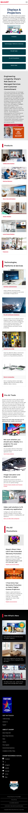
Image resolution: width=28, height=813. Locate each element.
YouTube (7, 771)
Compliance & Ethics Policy (9, 751)
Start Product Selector (9, 453)
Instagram (7, 765)
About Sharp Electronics (8, 736)
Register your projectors (11, 601)
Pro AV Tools (14, 51)
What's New (14, 65)
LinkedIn (7, 768)
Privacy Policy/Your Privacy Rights (14, 796)
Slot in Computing (9, 377)
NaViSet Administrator (10, 286)
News (4, 739)
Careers (4, 742)
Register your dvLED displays (12, 564)
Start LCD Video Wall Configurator (11, 518)
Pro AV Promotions (14, 58)
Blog (6, 777)
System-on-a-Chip (9, 349)
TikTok (6, 774)
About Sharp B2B (7, 733)
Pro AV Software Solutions (11, 314)
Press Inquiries (6, 745)
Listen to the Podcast (14, 125)
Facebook (7, 759)
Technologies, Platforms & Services (14, 43)
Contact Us (5, 721)
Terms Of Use (14, 799)
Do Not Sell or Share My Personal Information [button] (14, 806)
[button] (26, 2)
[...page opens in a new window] (7, 705)
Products (14, 36)
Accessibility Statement (14, 802)
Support (4, 724)
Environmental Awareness (9, 748)
